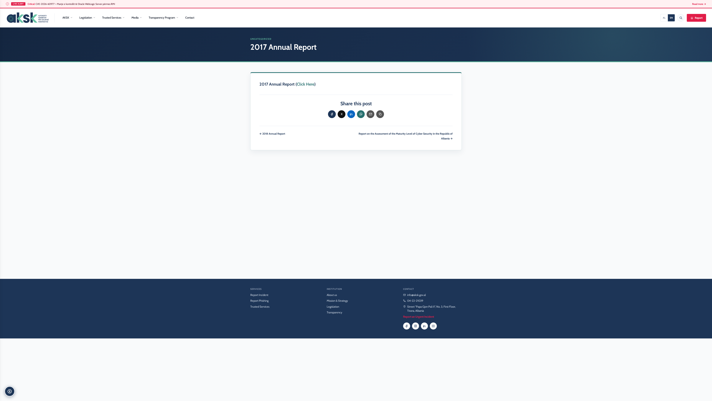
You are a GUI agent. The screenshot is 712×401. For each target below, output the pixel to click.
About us (332, 295)
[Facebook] (406, 326)
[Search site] (681, 18)
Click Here (305, 84)
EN (671, 17)
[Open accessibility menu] (9, 391)
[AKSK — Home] (27, 18)
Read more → (699, 4)
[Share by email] (370, 114)
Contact (189, 17)
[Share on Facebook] (332, 114)
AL (664, 17)
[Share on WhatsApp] (361, 114)
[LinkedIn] (424, 326)
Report (699, 17)
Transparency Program (162, 17)
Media (135, 17)
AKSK (65, 17)
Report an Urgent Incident (418, 316)
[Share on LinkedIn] (351, 114)
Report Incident (259, 295)
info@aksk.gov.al (416, 295)
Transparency (334, 312)
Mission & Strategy (337, 300)
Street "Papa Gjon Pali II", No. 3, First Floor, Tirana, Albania (431, 309)
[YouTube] (433, 326)
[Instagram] (415, 326)
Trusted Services (111, 17)
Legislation (85, 17)
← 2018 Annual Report (272, 133)
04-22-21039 (415, 300)
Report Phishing (259, 300)
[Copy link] (380, 114)
